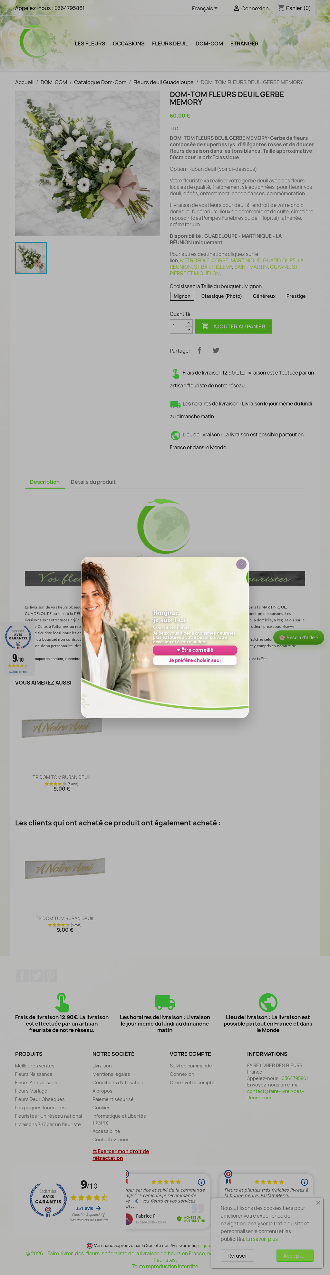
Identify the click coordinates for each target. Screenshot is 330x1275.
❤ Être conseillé (195, 650)
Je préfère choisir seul (195, 660)
